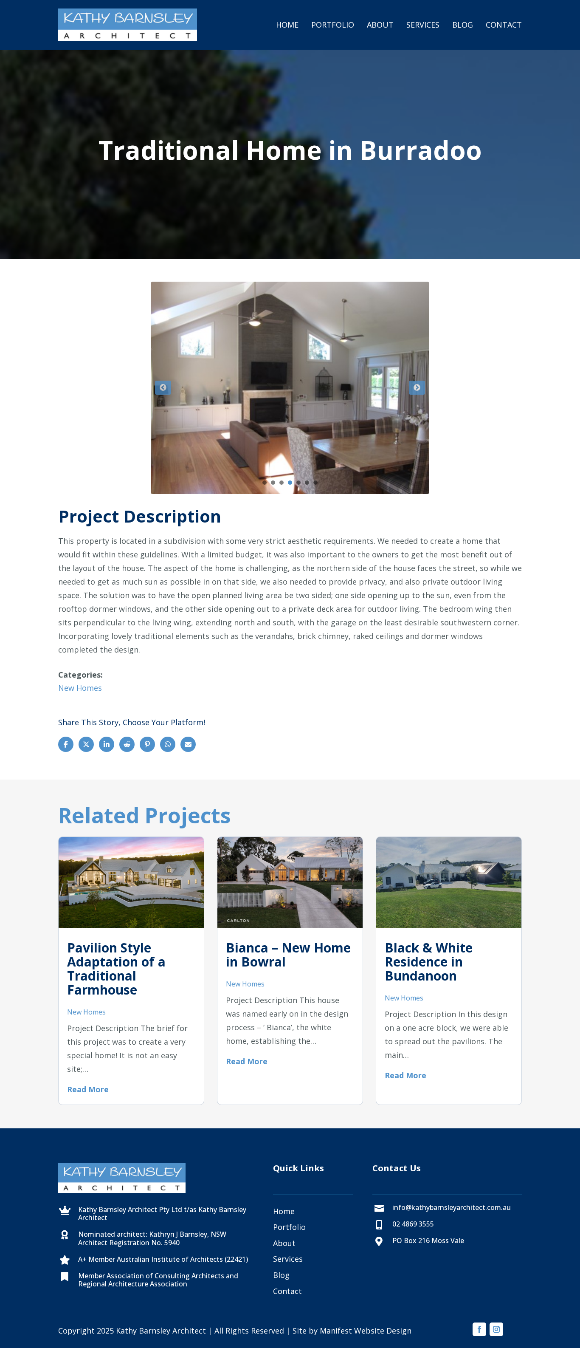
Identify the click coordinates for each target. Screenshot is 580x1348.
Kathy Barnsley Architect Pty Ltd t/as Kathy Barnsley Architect (162, 1213)
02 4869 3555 (413, 1224)
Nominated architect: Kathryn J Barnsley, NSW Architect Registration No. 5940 (152, 1238)
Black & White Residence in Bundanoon (429, 961)
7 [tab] (315, 482)
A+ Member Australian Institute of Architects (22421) (163, 1259)
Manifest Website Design (365, 1330)
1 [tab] (264, 482)
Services (422, 25)
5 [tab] (298, 482)
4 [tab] (290, 482)
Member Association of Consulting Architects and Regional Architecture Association (158, 1280)
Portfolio (332, 25)
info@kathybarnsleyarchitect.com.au (451, 1207)
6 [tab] (307, 482)
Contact (504, 25)
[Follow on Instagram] (496, 1329)
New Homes (80, 688)
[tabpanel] (290, 388)
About (380, 25)
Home (287, 25)
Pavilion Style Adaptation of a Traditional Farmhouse (116, 968)
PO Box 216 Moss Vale (428, 1240)
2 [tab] (273, 482)
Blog (462, 25)
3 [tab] (281, 482)
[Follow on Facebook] (479, 1329)
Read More (88, 1089)
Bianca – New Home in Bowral (288, 954)
